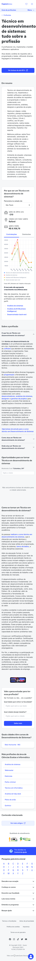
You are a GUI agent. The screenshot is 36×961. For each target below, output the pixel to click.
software (7, 349)
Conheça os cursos (9, 887)
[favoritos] (26, 4)
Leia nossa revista (8, 899)
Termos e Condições (9, 921)
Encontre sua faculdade (10, 893)
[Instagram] (14, 939)
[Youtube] (26, 939)
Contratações (11, 234)
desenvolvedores (8, 396)
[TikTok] (18, 939)
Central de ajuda (20, 852)
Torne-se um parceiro (18, 932)
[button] (31, 956)
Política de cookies (13, 926)
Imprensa (26, 926)
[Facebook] (10, 939)
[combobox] (18, 473)
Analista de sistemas (15, 306)
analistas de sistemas (24, 396)
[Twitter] (22, 939)
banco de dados (23, 546)
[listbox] (18, 745)
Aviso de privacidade (27, 921)
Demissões (26, 234)
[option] (18, 745)
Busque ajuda (7, 910)
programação (9, 375)
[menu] (32, 4)
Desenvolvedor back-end (16, 314)
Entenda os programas (10, 905)
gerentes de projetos (19, 399)
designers (5, 399)
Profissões (7, 15)
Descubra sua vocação (10, 881)
